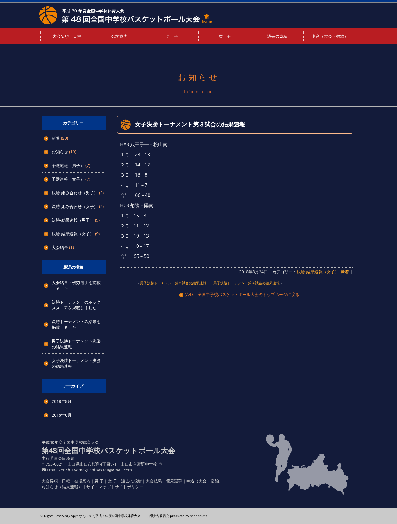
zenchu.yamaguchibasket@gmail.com (95, 470)
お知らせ (60, 152)
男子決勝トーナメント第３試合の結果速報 (173, 283)
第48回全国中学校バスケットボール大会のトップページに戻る (241, 294)
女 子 (225, 36)
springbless (198, 516)
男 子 (172, 36)
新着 (56, 138)
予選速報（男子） (68, 165)
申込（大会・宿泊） (330, 36)
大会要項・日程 (67, 36)
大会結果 (60, 247)
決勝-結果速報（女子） (73, 233)
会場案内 (119, 36)
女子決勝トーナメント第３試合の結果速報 (190, 124)
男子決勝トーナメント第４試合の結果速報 (246, 283)
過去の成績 (277, 36)
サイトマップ (98, 486)
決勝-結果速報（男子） (73, 220)
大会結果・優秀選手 (164, 481)
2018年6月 (61, 415)
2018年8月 (61, 401)
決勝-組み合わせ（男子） (75, 192)
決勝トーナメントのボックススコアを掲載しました (76, 305)
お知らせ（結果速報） (62, 486)
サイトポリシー (129, 486)
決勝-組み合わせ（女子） (75, 206)
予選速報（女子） (68, 179)
